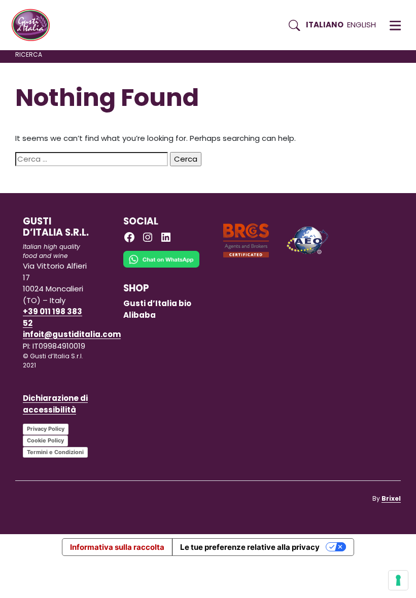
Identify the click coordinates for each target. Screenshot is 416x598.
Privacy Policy (45, 428)
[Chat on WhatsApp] (161, 266)
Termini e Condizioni (55, 452)
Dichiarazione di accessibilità (55, 404)
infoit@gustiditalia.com (72, 334)
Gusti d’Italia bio (157, 303)
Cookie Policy (45, 440)
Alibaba (139, 315)
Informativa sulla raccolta (117, 547)
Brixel (391, 498)
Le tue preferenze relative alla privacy (250, 547)
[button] (395, 25)
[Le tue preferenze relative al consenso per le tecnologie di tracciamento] (398, 580)
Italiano (324, 24)
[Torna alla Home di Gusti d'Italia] (34, 25)
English (361, 24)
